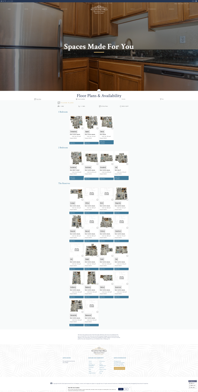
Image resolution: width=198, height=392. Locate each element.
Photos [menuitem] (26, 9)
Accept (120, 389)
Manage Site (121, 383)
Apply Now (72, 143)
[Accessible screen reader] (1, 1)
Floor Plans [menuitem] (64, 9)
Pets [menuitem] (90, 369)
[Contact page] (3, 1)
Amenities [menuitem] (44, 9)
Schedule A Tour (119, 368)
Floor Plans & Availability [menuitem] (92, 365)
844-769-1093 (182, 3)
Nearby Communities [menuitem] (102, 365)
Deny (126, 389)
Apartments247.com (69, 383)
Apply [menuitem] (188, 9)
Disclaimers (115, 383)
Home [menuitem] (9, 9)
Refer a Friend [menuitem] (102, 369)
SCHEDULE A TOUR (18, 3)
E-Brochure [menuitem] (102, 361)
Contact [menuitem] (132, 9)
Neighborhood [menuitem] (152, 9)
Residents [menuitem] (171, 9)
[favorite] (82, 128)
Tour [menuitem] (100, 363)
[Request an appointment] (5, 1)
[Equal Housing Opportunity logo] (51, 383)
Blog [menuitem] (100, 373)
